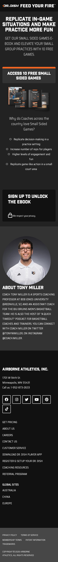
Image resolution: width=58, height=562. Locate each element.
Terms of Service (29, 535)
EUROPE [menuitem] (7, 503)
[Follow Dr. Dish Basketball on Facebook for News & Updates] (6, 399)
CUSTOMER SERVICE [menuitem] (14, 448)
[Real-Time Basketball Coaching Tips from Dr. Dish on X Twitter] (26, 399)
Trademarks (8, 544)
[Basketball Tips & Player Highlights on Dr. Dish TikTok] (6, 409)
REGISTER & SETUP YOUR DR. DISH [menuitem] (22, 461)
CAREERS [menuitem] (7, 435)
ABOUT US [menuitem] (8, 428)
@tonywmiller (12, 333)
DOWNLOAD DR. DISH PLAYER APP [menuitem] (22, 454)
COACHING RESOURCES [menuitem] (15, 467)
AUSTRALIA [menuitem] (9, 490)
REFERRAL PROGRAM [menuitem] (14, 474)
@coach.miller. (12, 338)
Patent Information (35, 540)
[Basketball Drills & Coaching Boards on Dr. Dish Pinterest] (46, 399)
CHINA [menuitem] (6, 496)
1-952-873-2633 (20, 387)
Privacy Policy (9, 535)
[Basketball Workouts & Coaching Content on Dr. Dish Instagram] (16, 399)
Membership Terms (12, 540)
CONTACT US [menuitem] (9, 441)
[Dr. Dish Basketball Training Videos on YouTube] (36, 399)
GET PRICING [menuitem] (9, 422)
